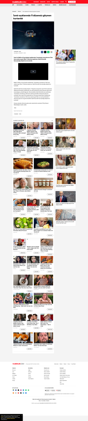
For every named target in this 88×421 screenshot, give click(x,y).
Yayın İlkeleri (73, 363)
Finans (29, 373)
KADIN (26, 5)
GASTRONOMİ (72, 5)
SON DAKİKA (20, 5)
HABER (62, 1)
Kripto (13, 376)
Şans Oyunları (46, 375)
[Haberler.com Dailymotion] (26, 393)
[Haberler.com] (18, 364)
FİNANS (33, 5)
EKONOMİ (36, 1)
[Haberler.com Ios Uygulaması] (47, 390)
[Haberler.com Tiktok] (21, 393)
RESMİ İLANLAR (62, 5)
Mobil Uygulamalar (63, 380)
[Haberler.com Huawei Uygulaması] (58, 390)
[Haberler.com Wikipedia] (16, 393)
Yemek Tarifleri (47, 378)
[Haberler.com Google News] (13, 390)
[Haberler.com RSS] (13, 393)
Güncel (19, 11)
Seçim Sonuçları (47, 373)
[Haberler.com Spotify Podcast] (28, 390)
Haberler (14, 368)
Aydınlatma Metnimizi (11, 418)
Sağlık (29, 370)
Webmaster (62, 378)
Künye (69, 363)
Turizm (29, 375)
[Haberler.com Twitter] (18, 390)
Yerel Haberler (31, 378)
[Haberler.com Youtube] (18, 393)
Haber (40, 400)
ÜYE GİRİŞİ (73, 1)
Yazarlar (29, 376)
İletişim (65, 363)
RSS (60, 382)
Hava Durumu (46, 370)
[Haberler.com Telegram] (23, 393)
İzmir (20, 113)
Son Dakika (14, 375)
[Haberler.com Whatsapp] (26, 390)
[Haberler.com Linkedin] (23, 390)
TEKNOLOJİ (47, 5)
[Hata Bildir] (42, 403)
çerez (2, 416)
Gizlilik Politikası (63, 371)
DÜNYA (54, 5)
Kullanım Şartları (63, 370)
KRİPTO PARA (55, 1)
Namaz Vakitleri (47, 371)
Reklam (61, 363)
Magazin (14, 373)
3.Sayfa (13, 378)
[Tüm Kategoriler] (13, 5)
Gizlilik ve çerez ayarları (36, 403)
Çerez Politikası (63, 373)
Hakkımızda (56, 363)
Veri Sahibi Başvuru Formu (65, 376)
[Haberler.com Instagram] (21, 390)
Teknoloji (29, 371)
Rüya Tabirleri (46, 376)
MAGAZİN (42, 1)
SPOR (48, 1)
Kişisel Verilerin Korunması (65, 375)
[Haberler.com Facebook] (16, 390)
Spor (13, 371)
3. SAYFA (40, 5)
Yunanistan (16, 113)
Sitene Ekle (62, 383)
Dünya (13, 380)
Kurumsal (62, 368)
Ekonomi (14, 370)
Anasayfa (14, 11)
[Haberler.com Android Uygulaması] (52, 390)
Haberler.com (46, 368)
